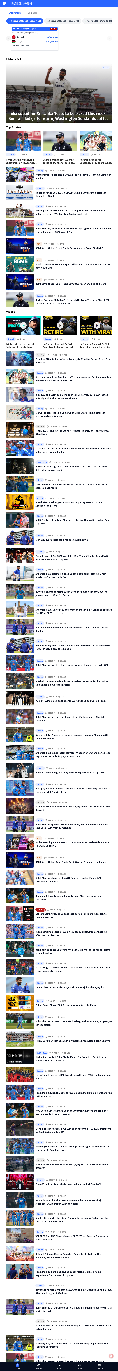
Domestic (32, 12)
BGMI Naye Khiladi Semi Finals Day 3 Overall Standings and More (70, 283)
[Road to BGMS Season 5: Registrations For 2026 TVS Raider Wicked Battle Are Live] (20, 264)
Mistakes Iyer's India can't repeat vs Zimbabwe (61, 539)
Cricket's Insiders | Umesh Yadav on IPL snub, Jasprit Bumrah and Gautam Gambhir (22, 345)
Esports (40, 188)
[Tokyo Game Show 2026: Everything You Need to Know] (20, 1003)
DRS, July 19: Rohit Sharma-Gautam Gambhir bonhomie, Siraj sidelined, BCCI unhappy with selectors (68, 1202)
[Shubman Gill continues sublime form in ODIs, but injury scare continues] (20, 895)
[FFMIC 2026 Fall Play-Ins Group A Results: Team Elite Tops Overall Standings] (20, 430)
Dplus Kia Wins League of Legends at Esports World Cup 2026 (70, 772)
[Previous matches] (8, 38)
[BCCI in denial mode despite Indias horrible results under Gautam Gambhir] (20, 627)
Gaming (40, 170)
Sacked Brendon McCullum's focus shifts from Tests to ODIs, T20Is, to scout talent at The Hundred (60, 161)
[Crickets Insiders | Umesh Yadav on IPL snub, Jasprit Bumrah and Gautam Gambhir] (23, 325)
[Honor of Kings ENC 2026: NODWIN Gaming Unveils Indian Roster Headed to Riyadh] (20, 192)
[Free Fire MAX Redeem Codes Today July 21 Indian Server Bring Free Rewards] (20, 358)
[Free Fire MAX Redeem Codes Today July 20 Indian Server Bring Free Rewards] (20, 806)
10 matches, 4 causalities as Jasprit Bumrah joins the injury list (70, 987)
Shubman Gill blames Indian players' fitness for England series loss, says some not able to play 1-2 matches (73, 754)
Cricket (106, 67)
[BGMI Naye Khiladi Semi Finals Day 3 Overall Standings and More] (20, 282)
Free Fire (40, 355)
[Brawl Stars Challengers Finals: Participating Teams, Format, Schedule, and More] (20, 502)
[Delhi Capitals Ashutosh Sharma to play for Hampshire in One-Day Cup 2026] (20, 520)
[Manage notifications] (111, 1356)
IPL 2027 (60, 1368)
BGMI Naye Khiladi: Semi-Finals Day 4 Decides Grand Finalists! (69, 248)
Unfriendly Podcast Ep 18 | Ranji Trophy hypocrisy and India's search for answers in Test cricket (59, 345)
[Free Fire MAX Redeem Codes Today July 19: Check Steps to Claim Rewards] (20, 1164)
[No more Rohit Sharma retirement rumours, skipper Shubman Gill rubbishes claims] (20, 734)
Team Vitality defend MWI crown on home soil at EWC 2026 (68, 1184)
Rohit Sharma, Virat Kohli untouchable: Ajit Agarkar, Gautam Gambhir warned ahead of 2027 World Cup (23, 161)
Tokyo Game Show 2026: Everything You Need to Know (65, 1005)
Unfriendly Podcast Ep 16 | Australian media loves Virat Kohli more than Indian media (96, 345)
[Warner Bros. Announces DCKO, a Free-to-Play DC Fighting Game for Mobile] (20, 174)
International (15, 12)
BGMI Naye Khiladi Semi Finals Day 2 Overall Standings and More (70, 861)
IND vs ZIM (38, 1368)
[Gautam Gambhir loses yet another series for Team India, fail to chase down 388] (20, 913)
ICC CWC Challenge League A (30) (26, 21)
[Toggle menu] (5, 3)
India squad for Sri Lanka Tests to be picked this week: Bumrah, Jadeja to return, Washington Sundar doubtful (58, 116)
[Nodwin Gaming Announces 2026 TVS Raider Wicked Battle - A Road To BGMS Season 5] (20, 842)
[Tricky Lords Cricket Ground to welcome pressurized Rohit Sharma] (20, 1039)
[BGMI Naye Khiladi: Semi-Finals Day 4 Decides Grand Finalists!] (20, 246)
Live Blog (41, 909)
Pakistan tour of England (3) (99, 21)
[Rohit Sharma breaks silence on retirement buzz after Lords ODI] (20, 663)
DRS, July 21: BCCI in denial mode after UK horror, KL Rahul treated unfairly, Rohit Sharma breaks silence (71, 396)
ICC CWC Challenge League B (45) (63, 21)
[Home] (22, 3)
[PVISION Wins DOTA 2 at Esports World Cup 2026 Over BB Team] (20, 699)
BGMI (39, 244)
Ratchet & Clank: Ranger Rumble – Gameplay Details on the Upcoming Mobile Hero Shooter (68, 1255)
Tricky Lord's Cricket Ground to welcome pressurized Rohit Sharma (72, 1040)
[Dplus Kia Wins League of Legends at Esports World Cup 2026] (20, 770)
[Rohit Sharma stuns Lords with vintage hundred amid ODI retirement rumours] (20, 877)
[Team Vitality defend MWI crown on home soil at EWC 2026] (20, 1182)
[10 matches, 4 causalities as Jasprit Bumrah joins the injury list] (20, 985)
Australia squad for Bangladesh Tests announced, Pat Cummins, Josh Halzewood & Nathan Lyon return (96, 161)
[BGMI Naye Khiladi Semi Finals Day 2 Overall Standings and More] (20, 860)
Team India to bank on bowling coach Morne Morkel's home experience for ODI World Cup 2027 (68, 1273)
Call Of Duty (42, 462)
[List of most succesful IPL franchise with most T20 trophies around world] (20, 1074)
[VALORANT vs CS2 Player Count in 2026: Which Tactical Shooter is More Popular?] (20, 1235)
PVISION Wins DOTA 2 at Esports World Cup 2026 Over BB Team (70, 700)
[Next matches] (109, 38)
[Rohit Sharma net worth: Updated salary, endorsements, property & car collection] (20, 1021)
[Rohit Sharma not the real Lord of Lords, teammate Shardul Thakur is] (20, 716)
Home (17, 1368)
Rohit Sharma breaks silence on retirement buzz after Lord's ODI (71, 665)
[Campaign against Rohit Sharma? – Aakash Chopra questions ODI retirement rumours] (20, 1343)
